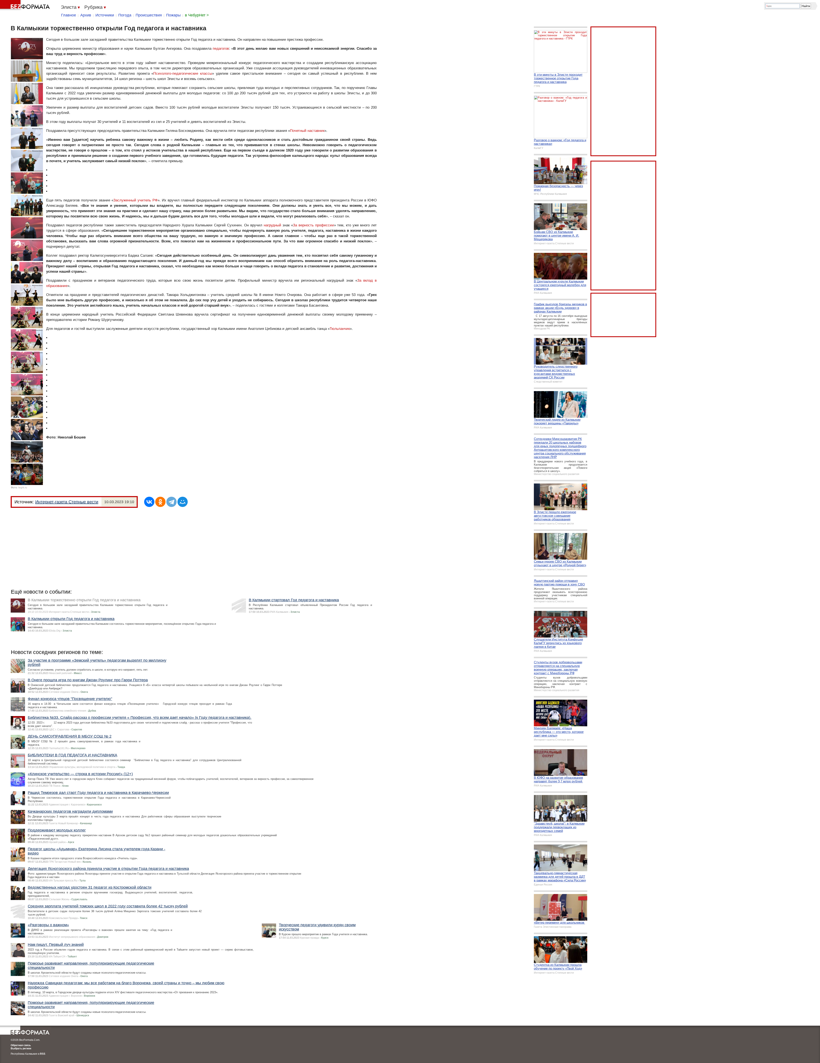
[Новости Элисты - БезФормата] (25, 5)
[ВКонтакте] (149, 502)
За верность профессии (313, 225)
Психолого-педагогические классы (182, 73)
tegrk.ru (22, 487)
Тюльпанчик (340, 329)
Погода (124, 15)
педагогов (221, 49)
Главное (68, 15)
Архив (85, 15)
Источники (104, 15)
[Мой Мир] (182, 502)
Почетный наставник (307, 131)
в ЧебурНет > (197, 15)
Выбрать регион (21, 1048)
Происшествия (149, 15)
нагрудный (272, 225)
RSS (42, 1053)
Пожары (173, 15)
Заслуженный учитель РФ (135, 200)
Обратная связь (21, 1045)
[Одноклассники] (160, 502)
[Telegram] (171, 502)
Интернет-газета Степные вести (66, 501)
